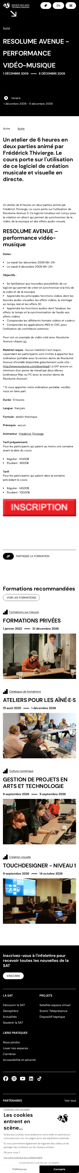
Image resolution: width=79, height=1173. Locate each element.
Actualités (10, 1017)
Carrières (9, 1054)
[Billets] (45, 5)
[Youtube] (22, 1078)
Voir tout (70, 1100)
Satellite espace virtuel (55, 1005)
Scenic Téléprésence (53, 1011)
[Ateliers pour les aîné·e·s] (39, 723)
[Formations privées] (39, 644)
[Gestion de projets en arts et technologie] (39, 806)
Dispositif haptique (52, 1017)
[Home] (16, 5)
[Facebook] (6, 1078)
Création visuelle (20, 857)
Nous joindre (11, 1042)
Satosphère (10, 1011)
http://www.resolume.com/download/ (26, 366)
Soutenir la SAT (13, 1023)
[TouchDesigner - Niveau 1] (39, 889)
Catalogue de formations (25, 691)
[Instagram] (14, 1078)
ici (24, 341)
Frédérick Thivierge (31, 434)
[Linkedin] (31, 1078)
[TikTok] (38, 1078)
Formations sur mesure (24, 612)
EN (58, 5)
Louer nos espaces (15, 1048)
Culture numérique (21, 771)
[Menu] (71, 5)
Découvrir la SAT (14, 1005)
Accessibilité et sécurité (19, 1060)
